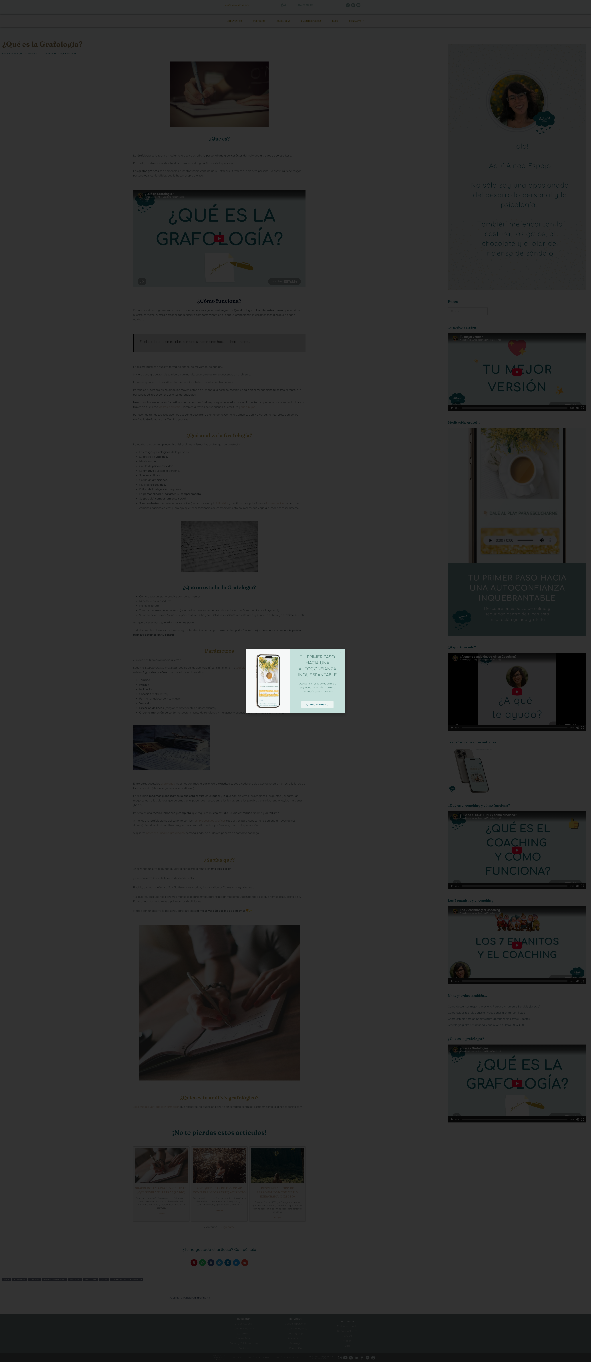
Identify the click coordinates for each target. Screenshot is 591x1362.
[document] (295, 681)
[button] (340, 653)
